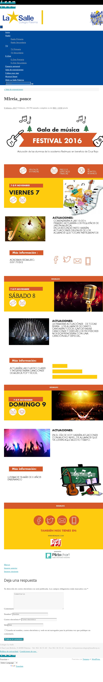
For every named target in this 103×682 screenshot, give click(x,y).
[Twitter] (6, 3)
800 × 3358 (57, 108)
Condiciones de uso (28, 651)
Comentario (9, 609)
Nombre (8, 614)
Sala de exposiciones (13, 89)
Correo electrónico (12, 619)
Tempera (86, 659)
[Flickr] (14, 3)
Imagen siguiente (11, 571)
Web (6, 625)
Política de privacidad (9, 651)
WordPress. (96, 659)
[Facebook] (2, 3)
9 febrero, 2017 (10, 108)
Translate (19, 666)
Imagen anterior (10, 568)
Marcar (7, 565)
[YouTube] (10, 3)
